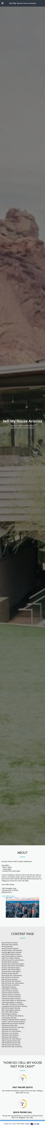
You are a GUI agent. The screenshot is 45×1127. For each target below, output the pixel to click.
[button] (2, 3)
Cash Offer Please (8, 896)
